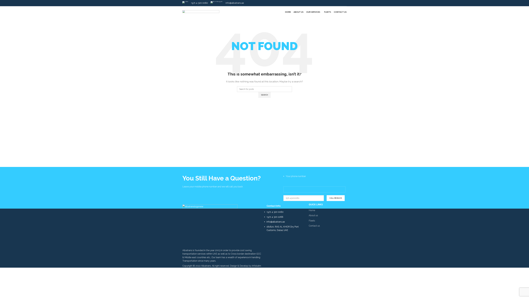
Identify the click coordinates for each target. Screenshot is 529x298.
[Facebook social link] (341, 3)
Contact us (314, 225)
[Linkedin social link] (345, 3)
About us (313, 215)
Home (312, 210)
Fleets (312, 220)
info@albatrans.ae (234, 3)
